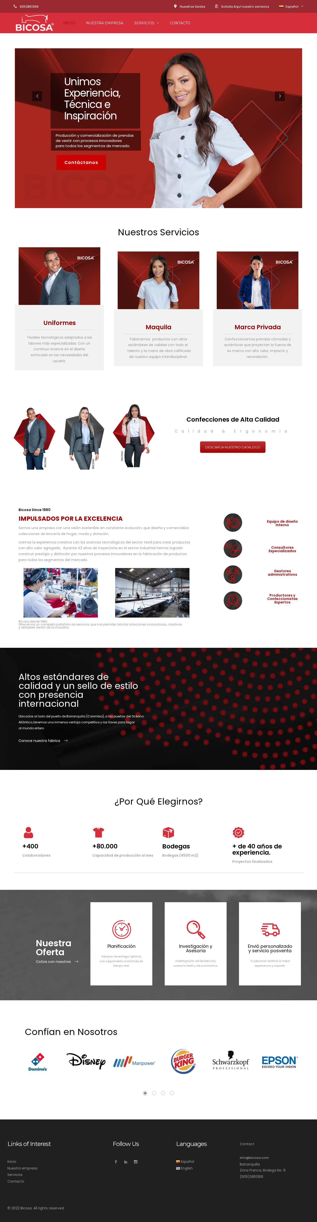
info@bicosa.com (254, 1157)
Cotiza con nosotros (53, 961)
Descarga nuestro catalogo (232, 447)
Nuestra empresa (104, 23)
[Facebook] (116, 1162)
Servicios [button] (144, 23)
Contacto (180, 23)
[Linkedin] (126, 1162)
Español (291, 6)
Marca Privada (258, 327)
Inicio (69, 23)
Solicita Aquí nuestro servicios (245, 6)
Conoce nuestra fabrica (39, 740)
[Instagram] (135, 1162)
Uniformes (59, 323)
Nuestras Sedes (192, 6)
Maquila (158, 327)
